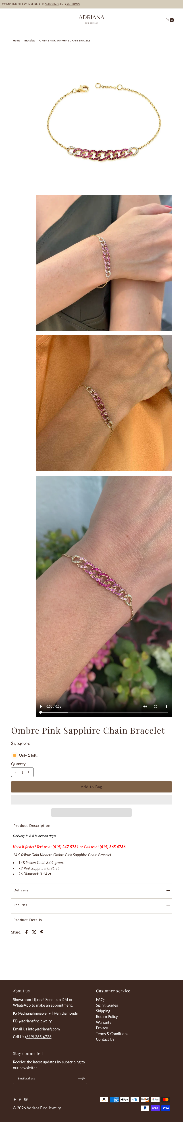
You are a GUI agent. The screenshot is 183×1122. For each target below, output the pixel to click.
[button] (91, 800)
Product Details (27, 919)
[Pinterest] (20, 1099)
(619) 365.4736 (112, 846)
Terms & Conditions (112, 1033)
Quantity (18, 764)
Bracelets (29, 40)
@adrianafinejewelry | (36, 1013)
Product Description (31, 825)
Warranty (103, 1022)
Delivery (21, 890)
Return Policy (107, 1016)
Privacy (102, 1028)
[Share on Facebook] (26, 931)
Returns (20, 905)
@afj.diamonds (66, 1013)
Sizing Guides (107, 1005)
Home (16, 40)
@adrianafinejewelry (35, 1021)
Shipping (103, 1011)
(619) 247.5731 (66, 846)
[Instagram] (25, 1099)
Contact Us (105, 1039)
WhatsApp (22, 1005)
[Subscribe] (81, 1078)
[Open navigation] (10, 20)
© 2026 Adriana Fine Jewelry (37, 1108)
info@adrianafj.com (44, 1029)
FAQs (100, 999)
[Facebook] (15, 1099)
